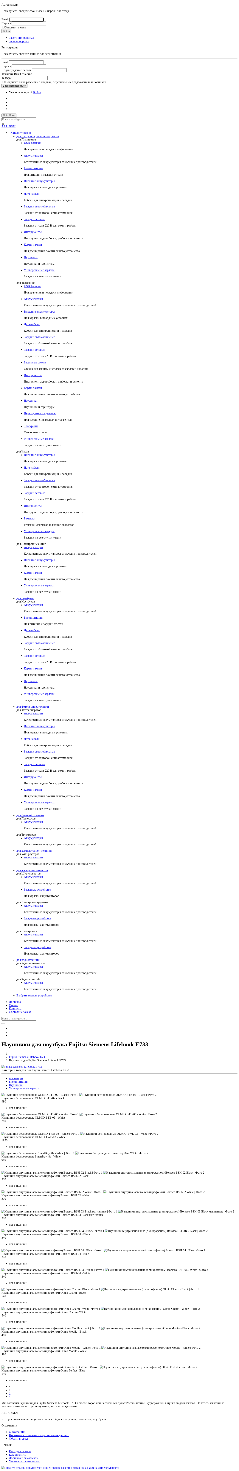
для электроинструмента (32, 870)
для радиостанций (28, 959)
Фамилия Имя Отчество (16, 74)
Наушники (31, 257)
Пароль (6, 23)
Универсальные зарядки (39, 270)
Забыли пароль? (19, 41)
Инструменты (33, 231)
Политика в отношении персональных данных (39, 1435)
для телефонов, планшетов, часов (37, 136)
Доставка (15, 1001)
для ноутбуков (25, 598)
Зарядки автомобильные (39, 206)
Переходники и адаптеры (40, 413)
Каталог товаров (20, 132)
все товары (16, 1078)
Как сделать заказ (20, 1451)
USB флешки (32, 142)
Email (4, 19)
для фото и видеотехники (32, 706)
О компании (17, 1431)
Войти (37, 92)
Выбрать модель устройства (34, 995)
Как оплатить (17, 1454)
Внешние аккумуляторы (39, 181)
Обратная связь (18, 1438)
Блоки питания (33, 168)
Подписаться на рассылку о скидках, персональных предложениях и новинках (55, 82)
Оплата (13, 1005)
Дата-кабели (32, 193)
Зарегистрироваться (21, 37)
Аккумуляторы (33, 155)
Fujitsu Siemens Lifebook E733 (27, 1057)
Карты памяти (33, 244)
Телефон (6, 77)
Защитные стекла (35, 362)
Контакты (15, 1008)
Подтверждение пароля (16, 70)
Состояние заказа (20, 1011)
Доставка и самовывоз (23, 1458)
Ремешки (29, 518)
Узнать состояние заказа (24, 1461)
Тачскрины (31, 426)
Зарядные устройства (37, 889)
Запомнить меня (15, 27)
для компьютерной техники (34, 850)
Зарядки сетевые (34, 219)
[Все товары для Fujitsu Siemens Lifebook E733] (21, 1066)
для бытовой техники (30, 815)
